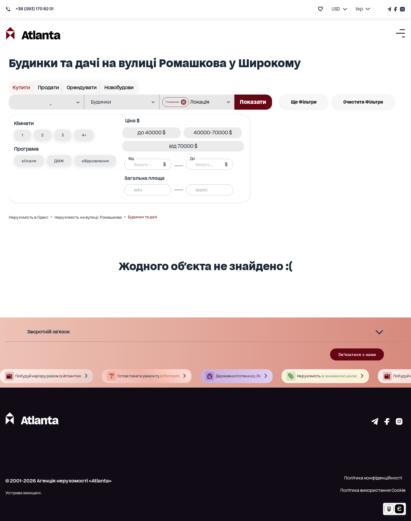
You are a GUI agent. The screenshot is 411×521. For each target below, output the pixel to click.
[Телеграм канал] (390, 9)
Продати (48, 87)
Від (131, 159)
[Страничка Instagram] (402, 9)
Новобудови (119, 87)
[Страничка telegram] (374, 423)
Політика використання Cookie (373, 490)
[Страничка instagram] (399, 423)
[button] (175, 102)
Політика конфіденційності (373, 478)
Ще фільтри (304, 102)
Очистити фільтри (363, 102)
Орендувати (82, 87)
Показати (253, 102)
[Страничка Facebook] (396, 9)
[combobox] (42, 102)
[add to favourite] (320, 9)
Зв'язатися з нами (357, 354)
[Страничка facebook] (387, 423)
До (192, 159)
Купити (21, 87)
